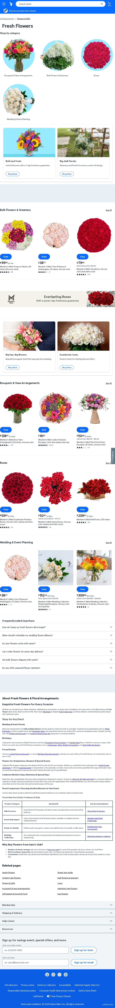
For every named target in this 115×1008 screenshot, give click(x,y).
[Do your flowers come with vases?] (111, 643)
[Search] (102, 4)
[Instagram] (53, 974)
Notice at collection (47, 985)
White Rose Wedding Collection (99, 836)
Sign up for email (84, 962)
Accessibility (65, 985)
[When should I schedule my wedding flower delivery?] (111, 635)
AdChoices (38, 996)
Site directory (11, 985)
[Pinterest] (65, 974)
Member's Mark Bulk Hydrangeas (95, 819)
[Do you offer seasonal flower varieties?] (111, 668)
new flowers (63, 893)
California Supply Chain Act (86, 985)
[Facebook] (47, 974)
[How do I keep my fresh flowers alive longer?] (111, 627)
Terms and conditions (31, 1004)
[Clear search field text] (98, 4)
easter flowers (8, 872)
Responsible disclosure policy (22, 990)
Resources (7, 929)
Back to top (108, 1004)
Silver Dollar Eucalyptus (96, 811)
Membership (8, 904)
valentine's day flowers (67, 888)
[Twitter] (59, 974)
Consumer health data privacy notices (57, 990)
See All (109, 210)
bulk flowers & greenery (68, 877)
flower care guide (65, 872)
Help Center (8, 921)
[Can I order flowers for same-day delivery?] (111, 651)
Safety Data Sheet (87, 990)
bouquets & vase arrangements (16, 888)
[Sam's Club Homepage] (11, 4)
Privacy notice (27, 985)
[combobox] (60, 4)
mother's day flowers (11, 877)
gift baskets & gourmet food (14, 893)
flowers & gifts (8, 883)
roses (60, 883)
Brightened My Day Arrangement (94, 827)
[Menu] (4, 4)
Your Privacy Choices (61, 996)
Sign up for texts (83, 950)
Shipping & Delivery (12, 913)
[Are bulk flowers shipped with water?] (111, 659)
